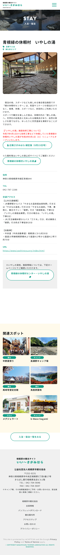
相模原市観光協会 (30, 501)
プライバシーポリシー (30, 528)
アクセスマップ (30, 519)
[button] (6, 73)
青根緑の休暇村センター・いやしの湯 (30, 273)
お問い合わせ (30, 524)
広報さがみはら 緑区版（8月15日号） (28, 145)
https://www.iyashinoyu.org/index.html (24, 250)
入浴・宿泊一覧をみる (30, 436)
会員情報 (30, 505)
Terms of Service (32, 542)
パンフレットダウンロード (30, 510)
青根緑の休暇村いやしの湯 (20, 161)
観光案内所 (30, 515)
